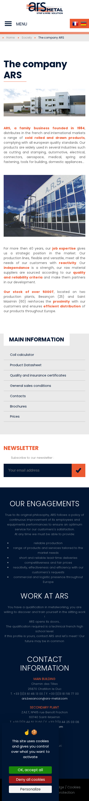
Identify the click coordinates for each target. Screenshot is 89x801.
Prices (15, 416)
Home (10, 37)
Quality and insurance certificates (38, 375)
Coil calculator (22, 354)
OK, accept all (30, 770)
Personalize (30, 789)
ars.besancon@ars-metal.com (45, 698)
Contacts (18, 396)
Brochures (18, 406)
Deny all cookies (30, 779)
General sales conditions (30, 385)
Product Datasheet (26, 365)
